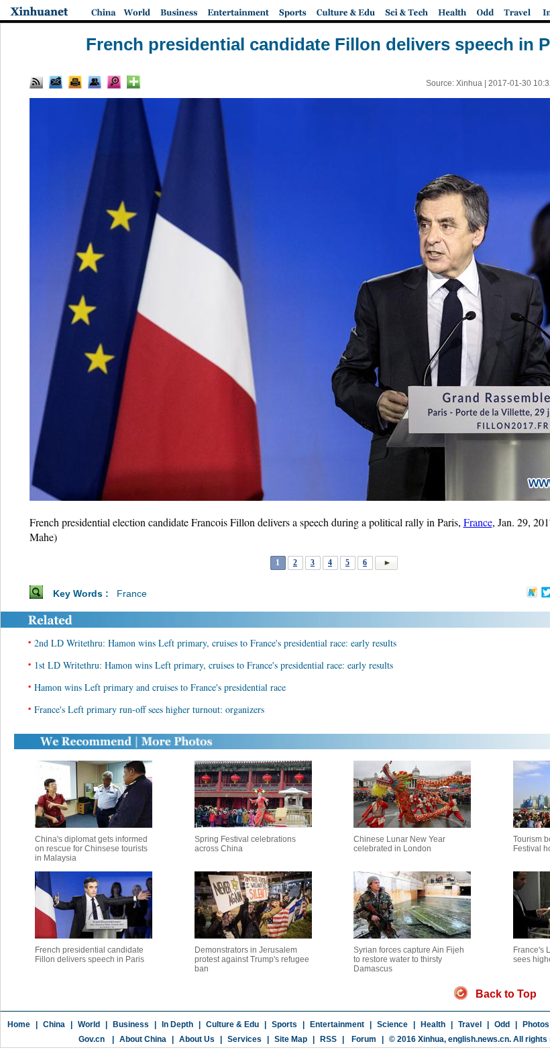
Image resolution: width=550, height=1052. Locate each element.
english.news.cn (478, 1039)
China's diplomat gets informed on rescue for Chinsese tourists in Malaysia (91, 848)
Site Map (290, 1039)
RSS (328, 1039)
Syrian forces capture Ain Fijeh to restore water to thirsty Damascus (408, 959)
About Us (197, 1039)
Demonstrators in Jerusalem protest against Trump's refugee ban (252, 959)
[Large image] (114, 82)
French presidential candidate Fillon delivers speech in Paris (89, 954)
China (54, 1024)
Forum (362, 1039)
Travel (470, 1024)
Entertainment (337, 1024)
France (477, 522)
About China (142, 1039)
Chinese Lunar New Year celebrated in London (399, 843)
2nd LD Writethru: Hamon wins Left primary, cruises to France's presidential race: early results (215, 642)
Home (18, 1024)
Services (244, 1039)
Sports (284, 1024)
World (89, 1024)
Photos (535, 1024)
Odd (502, 1024)
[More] (133, 82)
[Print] (75, 82)
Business (131, 1024)
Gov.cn (91, 1039)
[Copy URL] (94, 82)
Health (433, 1024)
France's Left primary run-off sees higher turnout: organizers (149, 709)
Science (392, 1024)
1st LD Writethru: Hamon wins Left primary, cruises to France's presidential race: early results (213, 665)
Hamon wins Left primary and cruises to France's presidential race (160, 687)
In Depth (177, 1024)
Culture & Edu (232, 1024)
